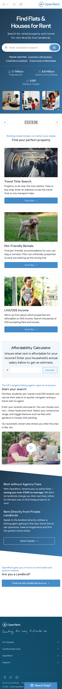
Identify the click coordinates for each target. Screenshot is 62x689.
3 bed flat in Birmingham (40, 57)
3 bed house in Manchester (42, 60)
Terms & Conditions (10, 683)
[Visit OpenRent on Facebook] (4, 677)
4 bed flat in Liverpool (17, 60)
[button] (5, 122)
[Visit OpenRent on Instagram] (16, 677)
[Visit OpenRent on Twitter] (10, 677)
